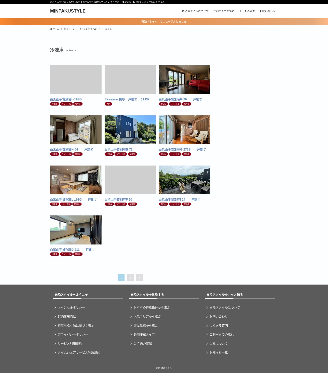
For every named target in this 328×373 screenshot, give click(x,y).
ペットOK (66, 204)
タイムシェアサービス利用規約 (79, 352)
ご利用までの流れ (222, 334)
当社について (219, 343)
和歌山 (54, 104)
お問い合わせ (219, 316)
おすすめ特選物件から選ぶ (152, 307)
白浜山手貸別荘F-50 (120, 199)
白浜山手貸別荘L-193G (67, 99)
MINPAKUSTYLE (68, 11)
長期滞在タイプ (144, 334)
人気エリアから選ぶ (147, 316)
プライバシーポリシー (73, 334)
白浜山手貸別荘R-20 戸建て (180, 99)
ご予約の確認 (143, 343)
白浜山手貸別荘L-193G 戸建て (73, 199)
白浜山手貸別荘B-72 (120, 149)
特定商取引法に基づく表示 (76, 325)
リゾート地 (66, 104)
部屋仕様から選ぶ (146, 325)
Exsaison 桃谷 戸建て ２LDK (127, 99)
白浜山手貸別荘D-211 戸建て (72, 249)
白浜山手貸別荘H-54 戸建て (71, 149)
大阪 (108, 104)
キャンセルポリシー (71, 307)
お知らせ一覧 (219, 352)
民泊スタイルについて (225, 307)
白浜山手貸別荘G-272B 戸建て (182, 149)
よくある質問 (219, 325)
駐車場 (77, 104)
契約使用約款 (67, 316)
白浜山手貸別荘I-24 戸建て (179, 199)
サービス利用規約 (70, 343)
